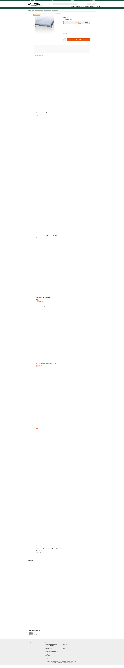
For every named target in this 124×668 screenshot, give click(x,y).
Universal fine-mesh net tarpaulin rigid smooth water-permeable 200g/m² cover (49, 548)
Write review (67, 15)
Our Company (42, 7)
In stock (41, 237)
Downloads (54, 7)
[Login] (90, 4)
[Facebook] (81, 651)
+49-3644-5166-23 (32, 0)
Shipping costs (88, 24)
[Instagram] (80, 651)
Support (49, 7)
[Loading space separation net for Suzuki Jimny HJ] (62, 459)
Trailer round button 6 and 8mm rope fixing (43, 297)
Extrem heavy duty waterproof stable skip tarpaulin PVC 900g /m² (46, 235)
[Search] (76, 4)
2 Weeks (70, 19)
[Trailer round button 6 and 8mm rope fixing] (62, 270)
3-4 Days (41, 114)
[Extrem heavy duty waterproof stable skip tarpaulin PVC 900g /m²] (62, 208)
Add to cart (78, 39)
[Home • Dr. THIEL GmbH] (35, 6)
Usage (35, 7)
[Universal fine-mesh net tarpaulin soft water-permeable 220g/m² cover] (62, 397)
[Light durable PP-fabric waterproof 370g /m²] (62, 146)
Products (30, 7)
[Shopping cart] (93, 4)
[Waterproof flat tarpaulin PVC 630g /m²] (62, 596)
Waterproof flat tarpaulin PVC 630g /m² (35, 630)
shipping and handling (55, 661)
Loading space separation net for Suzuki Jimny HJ (44, 486)
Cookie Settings (47, 655)
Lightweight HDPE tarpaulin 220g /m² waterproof (44, 112)
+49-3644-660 (52, 0)
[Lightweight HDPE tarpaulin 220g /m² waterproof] (62, 85)
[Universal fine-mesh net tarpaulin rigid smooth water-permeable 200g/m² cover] (62, 521)
